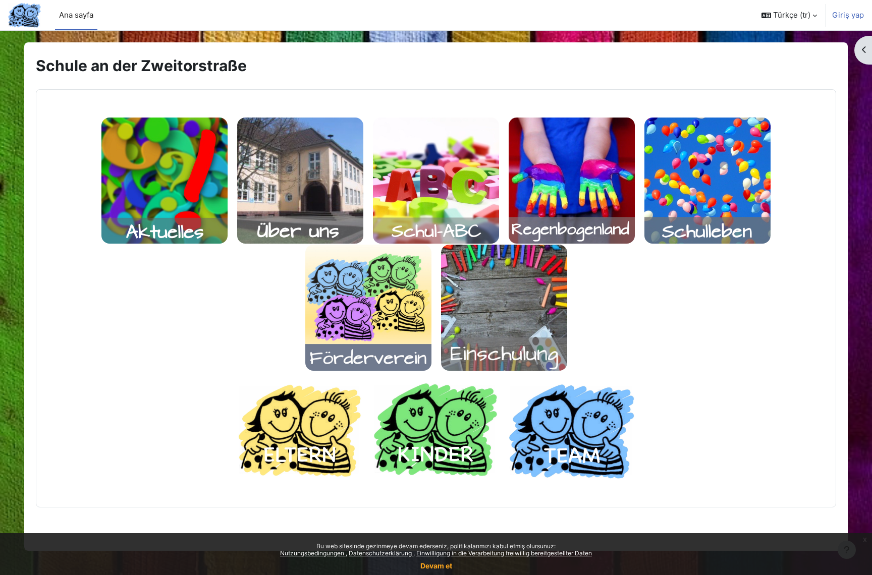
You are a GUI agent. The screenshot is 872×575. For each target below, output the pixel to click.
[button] (789, 15)
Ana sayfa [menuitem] (76, 15)
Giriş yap (848, 15)
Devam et (436, 565)
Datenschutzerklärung (381, 553)
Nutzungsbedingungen (313, 553)
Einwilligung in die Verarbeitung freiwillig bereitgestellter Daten (504, 553)
